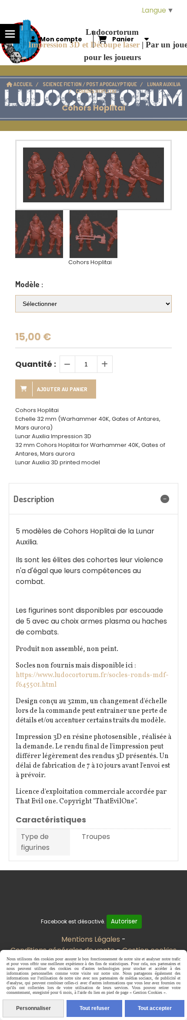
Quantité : (35, 364)
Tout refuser (95, 1008)
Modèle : (29, 284)
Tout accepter (155, 1008)
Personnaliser (33, 1008)
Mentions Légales (90, 939)
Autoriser (124, 921)
